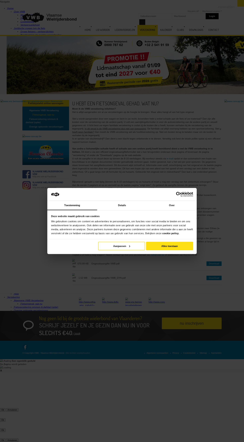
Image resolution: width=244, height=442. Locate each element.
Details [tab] (122, 205)
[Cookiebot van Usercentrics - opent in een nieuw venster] (178, 194)
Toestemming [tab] (72, 205)
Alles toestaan (169, 245)
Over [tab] (172, 205)
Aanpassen (119, 245)
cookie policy (170, 233)
